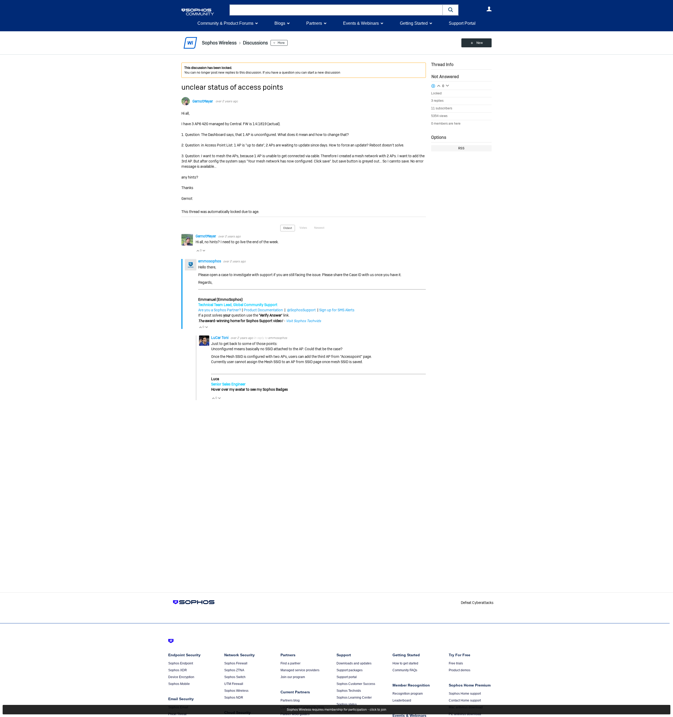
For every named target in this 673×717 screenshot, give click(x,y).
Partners (314, 23)
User (489, 9)
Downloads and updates (353, 663)
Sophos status (346, 704)
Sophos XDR (177, 670)
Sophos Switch (235, 677)
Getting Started (414, 23)
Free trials (456, 663)
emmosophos (210, 261)
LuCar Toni (220, 337)
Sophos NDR (233, 697)
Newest (319, 228)
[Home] (204, 12)
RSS (461, 148)
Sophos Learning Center (354, 697)
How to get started (405, 663)
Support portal (346, 677)
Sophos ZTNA (234, 670)
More (281, 43)
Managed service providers (300, 670)
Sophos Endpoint (180, 663)
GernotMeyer (202, 101)
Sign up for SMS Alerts (336, 310)
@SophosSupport (301, 310)
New (479, 43)
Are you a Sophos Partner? (219, 310)
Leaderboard (401, 700)
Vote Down (204, 250)
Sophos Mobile (179, 684)
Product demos (459, 670)
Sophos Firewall (235, 663)
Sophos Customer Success (355, 684)
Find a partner (290, 663)
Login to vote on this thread (438, 85)
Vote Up (198, 250)
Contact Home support (465, 700)
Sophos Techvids (348, 691)
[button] (450, 9)
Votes (303, 228)
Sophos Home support (465, 693)
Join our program (293, 677)
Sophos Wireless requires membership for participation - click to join (336, 710)
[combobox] (336, 10)
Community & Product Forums (225, 23)
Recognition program (407, 693)
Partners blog (290, 700)
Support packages (349, 670)
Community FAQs (404, 670)
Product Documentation (263, 310)
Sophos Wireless (236, 691)
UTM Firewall (233, 684)
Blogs (279, 23)
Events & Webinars (361, 23)
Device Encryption (181, 677)
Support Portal (462, 23)
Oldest (287, 228)
